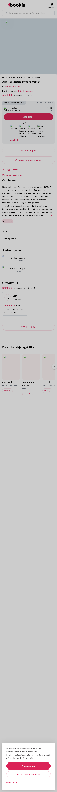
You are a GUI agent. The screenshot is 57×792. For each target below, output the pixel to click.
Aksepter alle (29, 766)
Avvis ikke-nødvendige (28, 774)
